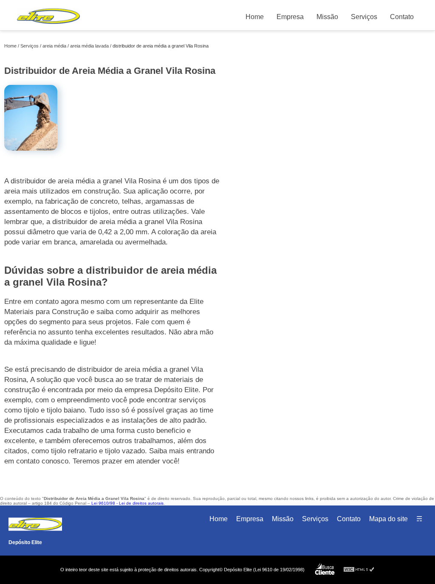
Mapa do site (388, 518)
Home (255, 16)
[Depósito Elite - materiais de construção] (48, 25)
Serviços (364, 16)
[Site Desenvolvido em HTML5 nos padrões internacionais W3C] (359, 570)
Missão (327, 16)
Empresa (290, 16)
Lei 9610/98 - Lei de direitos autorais (127, 503)
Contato (402, 16)
